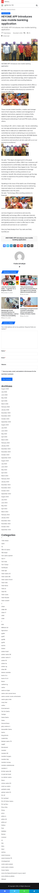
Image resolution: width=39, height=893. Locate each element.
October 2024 (5, 454)
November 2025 (6, 415)
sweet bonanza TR (6, 858)
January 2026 (5, 410)
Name (3, 351)
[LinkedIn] (11, 245)
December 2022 (5, 520)
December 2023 (5, 484)
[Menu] (2, 6)
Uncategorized (5, 861)
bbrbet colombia (6, 672)
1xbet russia (4, 594)
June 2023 (4, 502)
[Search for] (37, 6)
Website (3, 364)
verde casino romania (7, 867)
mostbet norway (6, 762)
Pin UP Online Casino (7, 801)
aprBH (3, 633)
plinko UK (4, 819)
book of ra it (4, 678)
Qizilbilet (3, 831)
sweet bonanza (5, 855)
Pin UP (3, 795)
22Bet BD (4, 609)
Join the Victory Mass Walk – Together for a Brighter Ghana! (8, 288)
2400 (2, 615)
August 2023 (5, 496)
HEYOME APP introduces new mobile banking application (20, 239)
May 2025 (4, 433)
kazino (3, 732)
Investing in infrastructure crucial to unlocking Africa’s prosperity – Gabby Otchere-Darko (29, 311)
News (3, 780)
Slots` (3, 849)
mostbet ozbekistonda (7, 765)
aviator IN (4, 660)
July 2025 (4, 427)
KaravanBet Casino (6, 729)
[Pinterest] (18, 245)
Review (3, 834)
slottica (3, 852)
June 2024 (4, 466)
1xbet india (4, 582)
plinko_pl (3, 822)
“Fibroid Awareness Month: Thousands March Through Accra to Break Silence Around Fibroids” (28, 289)
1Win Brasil (4, 552)
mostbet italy (5, 759)
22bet (3, 606)
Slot (2, 843)
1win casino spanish (7, 555)
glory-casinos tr (5, 726)
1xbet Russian (5, 597)
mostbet (3, 750)
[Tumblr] (14, 245)
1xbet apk (4, 570)
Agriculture (4, 630)
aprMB (3, 639)
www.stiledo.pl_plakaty (7, 876)
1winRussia (4, 567)
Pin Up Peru (4, 804)
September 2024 (6, 457)
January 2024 (5, 481)
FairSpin (3, 714)
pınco (2, 813)
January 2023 (5, 517)
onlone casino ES (6, 783)
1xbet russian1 (5, 600)
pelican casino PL (6, 792)
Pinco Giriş (4, 807)
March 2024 (4, 475)
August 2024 (5, 460)
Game (3, 720)
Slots (2, 846)
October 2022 (5, 526)
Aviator (3, 648)
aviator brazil (5, 651)
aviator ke (4, 663)
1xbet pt (3, 588)
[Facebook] (4, 245)
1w (2, 546)
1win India (4, 561)
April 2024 (4, 472)
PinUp (3, 810)
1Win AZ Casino (5, 549)
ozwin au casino (5, 786)
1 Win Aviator (5, 540)
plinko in (3, 816)
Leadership (4, 738)
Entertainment (5, 708)
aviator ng (4, 666)
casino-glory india (6, 699)
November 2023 (6, 487)
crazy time (4, 702)
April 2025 (4, 436)
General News (11, 9)
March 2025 (4, 439)
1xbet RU (3, 591)
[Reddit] (21, 245)
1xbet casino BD (5, 576)
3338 (2, 618)
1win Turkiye (4, 564)
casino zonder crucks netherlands (11, 696)
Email (3, 357)
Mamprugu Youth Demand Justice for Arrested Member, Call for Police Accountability (10, 313)
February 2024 (5, 478)
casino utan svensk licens (8, 693)
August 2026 (5, 389)
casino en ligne (5, 690)
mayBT (3, 744)
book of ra (4, 675)
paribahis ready (5, 789)
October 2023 (5, 490)
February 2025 (5, 442)
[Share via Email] (28, 245)
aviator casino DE (6, 654)
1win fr (3, 558)
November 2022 (6, 523)
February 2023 (5, 514)
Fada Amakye (7, 33)
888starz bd (4, 627)
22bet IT (3, 612)
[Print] (32, 245)
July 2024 (4, 463)
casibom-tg (4, 684)
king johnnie (4, 735)
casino (3, 687)
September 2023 (6, 493)
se (2, 840)
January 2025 (5, 445)
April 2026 (4, 401)
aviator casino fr (5, 657)
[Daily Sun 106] (9, 5)
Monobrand (4, 747)
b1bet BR (3, 669)
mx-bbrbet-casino (6, 777)
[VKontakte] (25, 245)
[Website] (19, 267)
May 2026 (4, 398)
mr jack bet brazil (6, 774)
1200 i (3, 543)
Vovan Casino (5, 870)
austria (3, 645)
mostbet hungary (6, 756)
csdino (3, 705)
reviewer (3, 837)
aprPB (3, 642)
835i (2, 624)
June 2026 (4, 395)
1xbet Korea (4, 585)
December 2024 (5, 448)
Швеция (3, 879)
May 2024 (4, 469)
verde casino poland (7, 864)
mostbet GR (4, 753)
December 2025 (5, 413)
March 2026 (4, 404)
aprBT (3, 636)
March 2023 (4, 511)
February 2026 (5, 407)
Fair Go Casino (5, 711)
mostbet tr (4, 768)
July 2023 (4, 499)
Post (2, 828)
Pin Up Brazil (4, 798)
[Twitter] (7, 245)
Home (4, 9)
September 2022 (6, 529)
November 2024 (6, 451)
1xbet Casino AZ (6, 573)
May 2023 (4, 505)
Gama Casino (5, 717)
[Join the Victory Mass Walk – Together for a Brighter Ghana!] (10, 280)
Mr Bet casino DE (6, 771)
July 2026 (4, 392)
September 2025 (6, 421)
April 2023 (4, 508)
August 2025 (5, 424)
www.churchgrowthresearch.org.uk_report (13, 873)
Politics (3, 825)
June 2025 (4, 430)
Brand (3, 681)
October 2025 (5, 418)
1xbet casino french (7, 579)
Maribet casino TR (6, 741)
